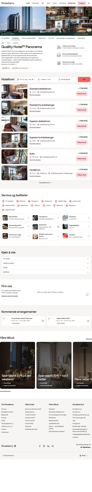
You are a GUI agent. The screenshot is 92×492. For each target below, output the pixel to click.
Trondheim (15, 43)
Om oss (3, 409)
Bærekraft (4, 415)
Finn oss (51, 38)
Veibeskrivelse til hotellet (9, 296)
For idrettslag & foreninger (57, 415)
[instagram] (44, 446)
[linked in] (48, 446)
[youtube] (53, 446)
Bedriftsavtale (53, 421)
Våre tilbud (81, 38)
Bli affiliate (52, 418)
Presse (3, 429)
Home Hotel (29, 424)
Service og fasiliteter (29, 38)
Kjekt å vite (41, 38)
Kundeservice (77, 409)
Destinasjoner (29, 412)
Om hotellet (5, 38)
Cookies (75, 437)
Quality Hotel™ (30, 418)
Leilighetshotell (54, 424)
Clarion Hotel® (30, 421)
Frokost (3, 418)
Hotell (2, 43)
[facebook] (40, 446)
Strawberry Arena (7, 412)
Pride (3, 421)
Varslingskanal (6, 424)
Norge (8, 43)
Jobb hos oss (5, 426)
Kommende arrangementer (66, 38)
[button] (14, 91)
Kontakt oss (76, 412)
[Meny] (89, 3)
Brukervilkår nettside (79, 426)
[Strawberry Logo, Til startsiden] (7, 3)
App (74, 421)
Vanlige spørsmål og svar (81, 415)
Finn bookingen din (79, 418)
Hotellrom (15, 38)
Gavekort (52, 409)
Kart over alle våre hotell (33, 409)
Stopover (28, 426)
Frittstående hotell (31, 429)
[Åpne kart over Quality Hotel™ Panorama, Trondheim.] (87, 294)
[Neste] (25, 91)
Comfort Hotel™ (30, 415)
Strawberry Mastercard (56, 412)
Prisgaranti (76, 424)
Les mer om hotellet (8, 64)
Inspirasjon (5, 432)
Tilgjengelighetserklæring (81, 434)
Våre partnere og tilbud (56, 431)
